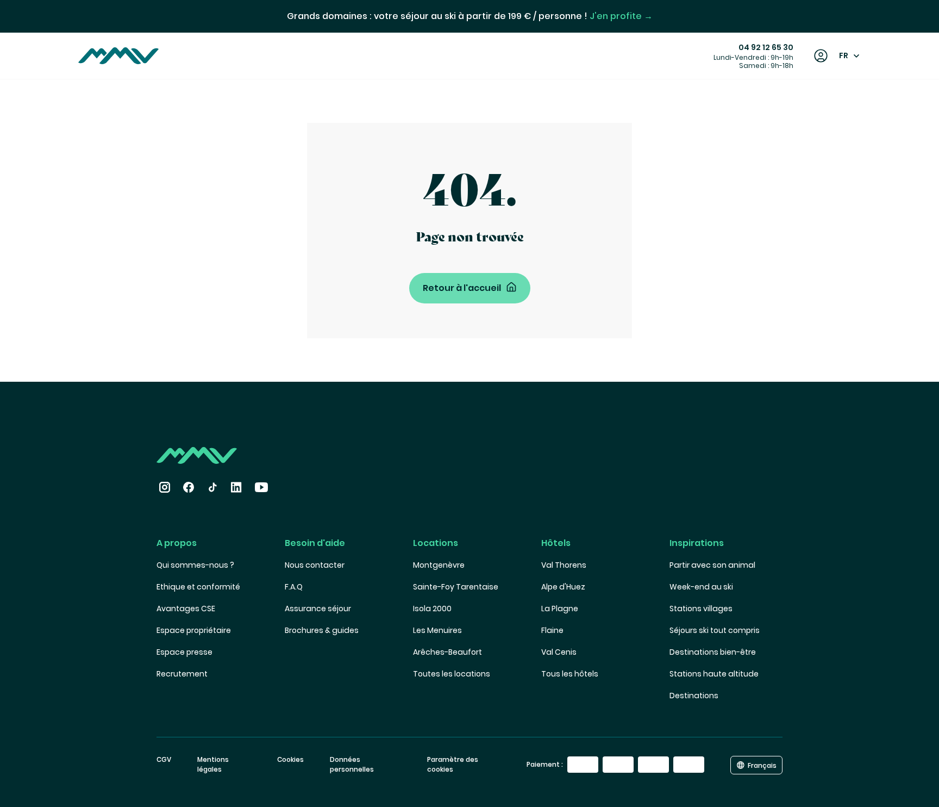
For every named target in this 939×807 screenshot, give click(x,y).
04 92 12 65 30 (765, 47)
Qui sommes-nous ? (195, 565)
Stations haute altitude (714, 673)
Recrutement (182, 673)
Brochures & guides (322, 630)
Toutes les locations (451, 673)
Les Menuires (437, 630)
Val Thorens (563, 565)
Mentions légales (213, 764)
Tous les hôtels (569, 673)
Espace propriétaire (193, 630)
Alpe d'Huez (563, 586)
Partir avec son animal (712, 565)
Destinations (693, 695)
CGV (163, 759)
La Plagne (559, 608)
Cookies (290, 759)
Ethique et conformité (198, 586)
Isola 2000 (432, 608)
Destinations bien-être (712, 652)
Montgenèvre (439, 565)
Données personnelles (352, 764)
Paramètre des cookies (452, 764)
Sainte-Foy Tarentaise (455, 586)
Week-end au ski (701, 586)
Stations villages (701, 608)
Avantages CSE (185, 608)
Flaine (552, 630)
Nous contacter (315, 565)
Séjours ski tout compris (714, 630)
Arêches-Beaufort (447, 652)
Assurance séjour (318, 608)
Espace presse (184, 652)
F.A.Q (294, 586)
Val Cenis (559, 652)
